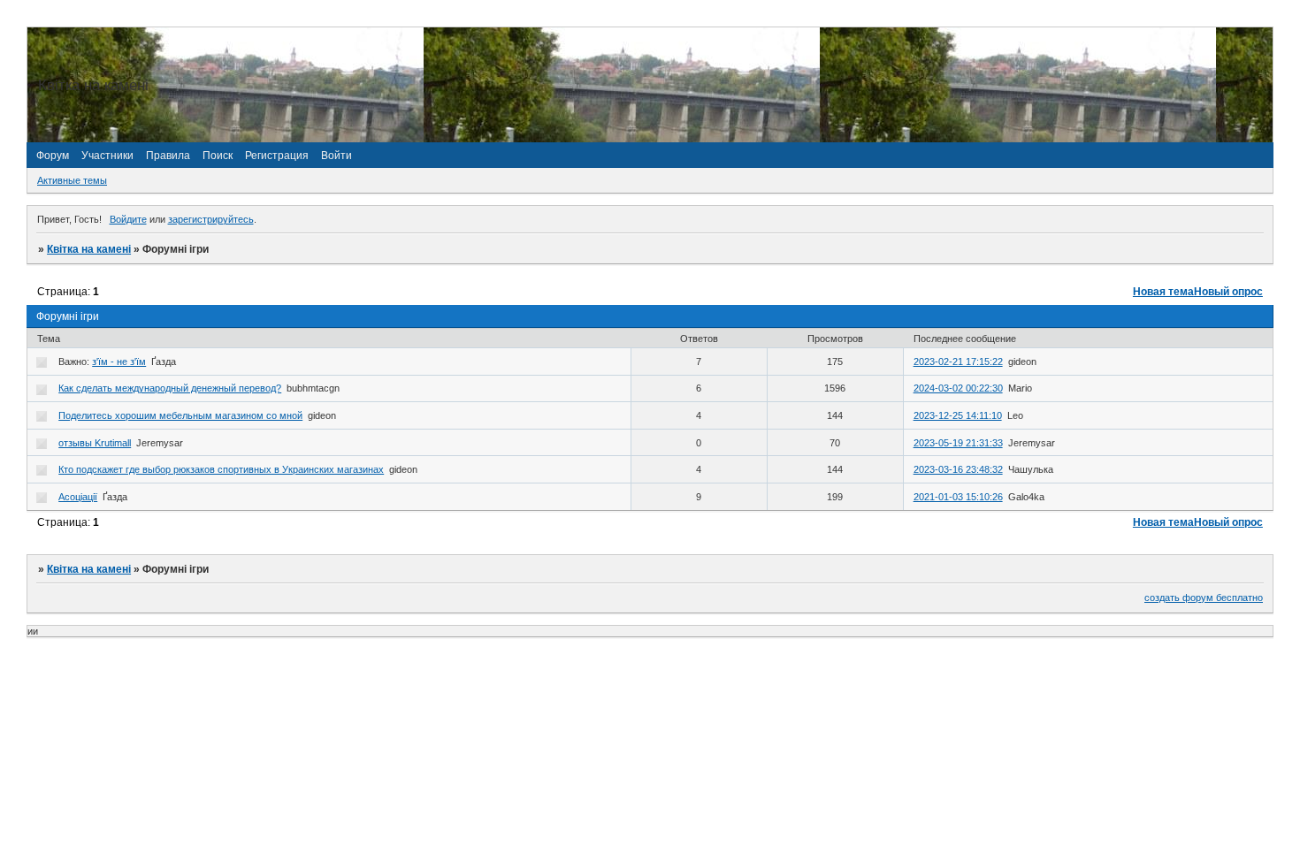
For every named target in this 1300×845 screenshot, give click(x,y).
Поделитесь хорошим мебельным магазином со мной (180, 415)
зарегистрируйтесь (211, 219)
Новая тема (1163, 291)
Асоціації (77, 496)
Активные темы (72, 180)
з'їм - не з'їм (119, 361)
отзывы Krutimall (94, 443)
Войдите (128, 219)
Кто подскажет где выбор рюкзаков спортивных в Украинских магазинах (221, 469)
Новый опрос (1228, 291)
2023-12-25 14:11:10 (958, 415)
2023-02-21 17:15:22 (958, 361)
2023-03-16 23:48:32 (958, 469)
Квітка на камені (89, 249)
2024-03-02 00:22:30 (958, 388)
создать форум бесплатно (1203, 597)
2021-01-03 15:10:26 (958, 496)
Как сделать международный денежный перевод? (169, 388)
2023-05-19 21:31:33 (958, 443)
